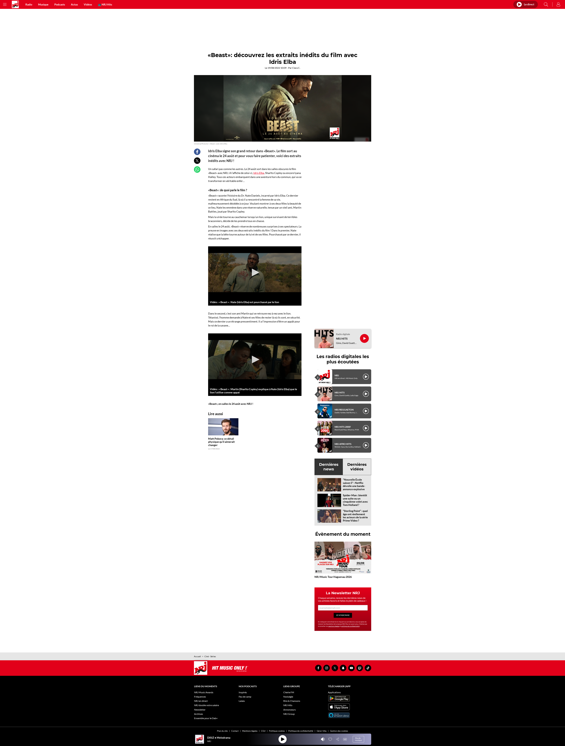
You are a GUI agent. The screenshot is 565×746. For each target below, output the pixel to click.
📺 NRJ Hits (105, 4)
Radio (28, 4)
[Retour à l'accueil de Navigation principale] (15, 4)
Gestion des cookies (339, 731)
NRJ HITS (342, 338)
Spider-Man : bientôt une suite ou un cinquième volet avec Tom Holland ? (355, 500)
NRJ (337, 375)
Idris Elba (258, 173)
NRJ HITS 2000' (343, 426)
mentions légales (333, 626)
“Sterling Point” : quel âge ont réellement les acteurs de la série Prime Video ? (355, 515)
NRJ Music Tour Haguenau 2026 (333, 576)
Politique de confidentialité (300, 731)
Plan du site (222, 731)
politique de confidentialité (350, 626)
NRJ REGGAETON (344, 409)
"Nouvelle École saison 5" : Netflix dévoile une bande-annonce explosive (354, 484)
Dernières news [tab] (328, 466)
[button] (254, 272)
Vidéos (88, 4)
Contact (235, 731)
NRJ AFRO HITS (343, 443)
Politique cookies (277, 731)
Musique (43, 4)
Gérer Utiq (321, 731)
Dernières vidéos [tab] (357, 466)
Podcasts (59, 4)
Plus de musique (358, 739)
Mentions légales (249, 731)
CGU (263, 731)
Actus (74, 4)
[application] (254, 272)
